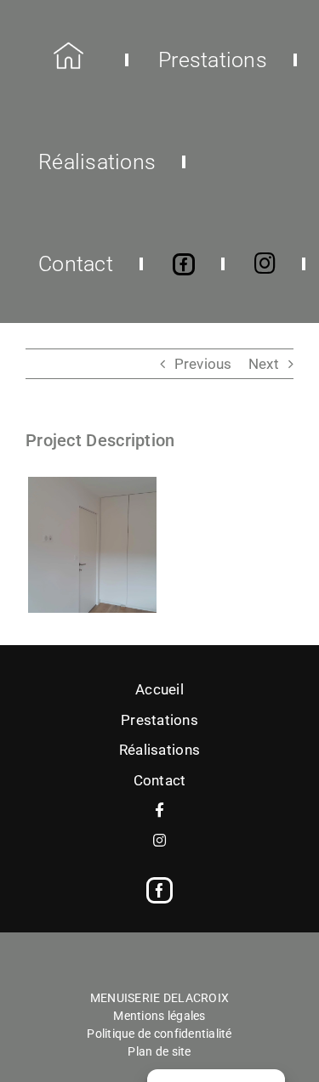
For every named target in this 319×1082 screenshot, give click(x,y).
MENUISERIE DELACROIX (159, 998)
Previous (203, 363)
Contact (160, 780)
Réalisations (159, 749)
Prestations (159, 719)
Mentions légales (159, 1016)
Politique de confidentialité (159, 1033)
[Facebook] (159, 890)
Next (263, 363)
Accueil (159, 689)
